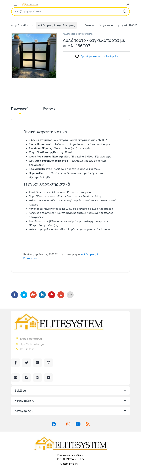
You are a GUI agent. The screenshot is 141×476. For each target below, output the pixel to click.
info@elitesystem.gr (31, 338)
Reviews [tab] (49, 108)
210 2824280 (27, 349)
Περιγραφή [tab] (20, 108)
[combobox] (66, 12)
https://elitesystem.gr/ (32, 344)
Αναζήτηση (124, 12)
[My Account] (128, 4)
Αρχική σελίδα (19, 25)
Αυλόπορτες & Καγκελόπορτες (56, 25)
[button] (54, 36)
